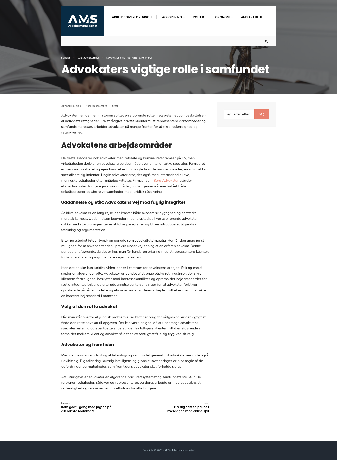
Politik (198, 17)
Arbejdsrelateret (88, 57)
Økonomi (222, 17)
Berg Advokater (166, 180)
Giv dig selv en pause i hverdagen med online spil (188, 407)
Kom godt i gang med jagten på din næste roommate (86, 407)
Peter (115, 106)
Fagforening (171, 17)
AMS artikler (251, 17)
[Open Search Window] (266, 41)
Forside (65, 57)
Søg (261, 114)
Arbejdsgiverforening (131, 17)
